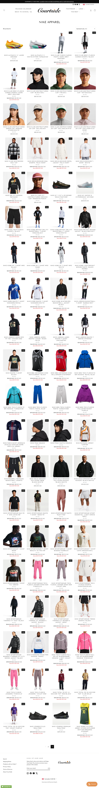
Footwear (70, 9)
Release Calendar (23, 9)
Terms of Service (7, 769)
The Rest (75, 12)
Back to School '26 (23, 12)
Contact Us (6, 786)
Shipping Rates (7, 761)
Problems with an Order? (9, 764)
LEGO (81, 9)
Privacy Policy (7, 766)
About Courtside (7, 772)
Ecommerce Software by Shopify (49, 782)
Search (5, 759)
